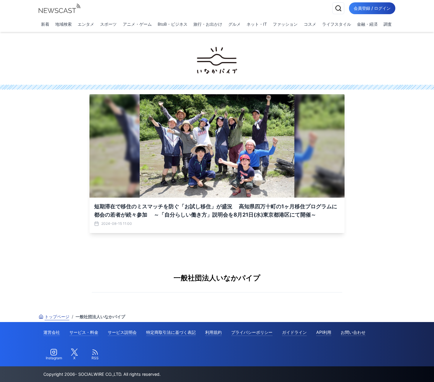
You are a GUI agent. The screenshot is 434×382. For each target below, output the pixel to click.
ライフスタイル (336, 24)
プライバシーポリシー (252, 332)
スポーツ (108, 24)
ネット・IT (257, 24)
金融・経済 (367, 24)
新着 (45, 24)
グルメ (234, 24)
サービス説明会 (122, 332)
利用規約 (213, 332)
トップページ (57, 316)
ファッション (285, 24)
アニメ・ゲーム (137, 24)
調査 (388, 24)
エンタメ (86, 24)
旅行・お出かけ (207, 24)
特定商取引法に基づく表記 (171, 332)
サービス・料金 (83, 332)
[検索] (338, 8)
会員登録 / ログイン (372, 8)
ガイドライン (294, 332)
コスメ (310, 24)
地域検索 (63, 24)
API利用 (323, 332)
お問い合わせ (353, 332)
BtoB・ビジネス (172, 24)
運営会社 (51, 332)
